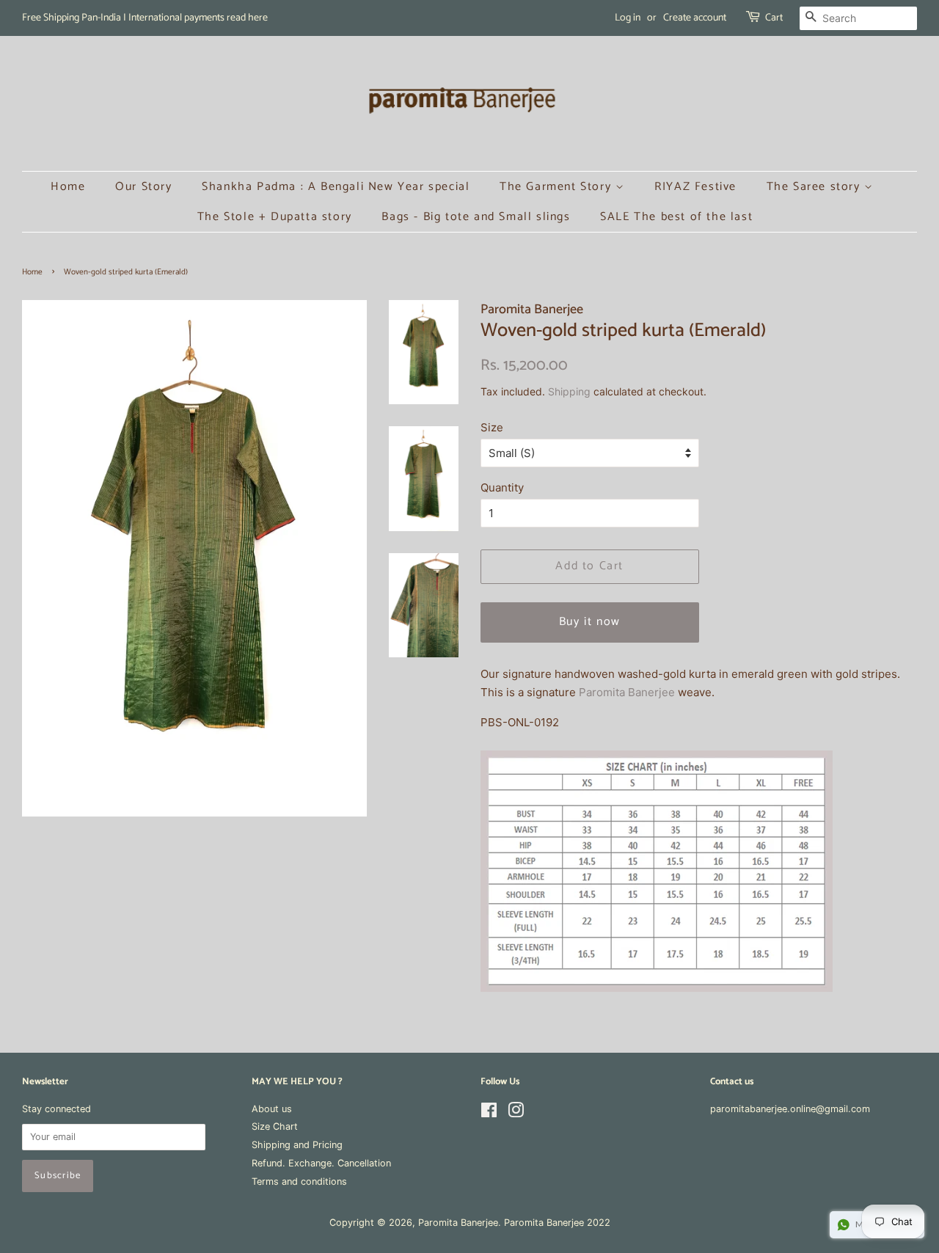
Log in (627, 18)
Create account (694, 18)
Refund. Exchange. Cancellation (321, 1163)
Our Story (143, 187)
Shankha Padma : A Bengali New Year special (336, 187)
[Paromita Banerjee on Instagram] (516, 1113)
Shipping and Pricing (297, 1144)
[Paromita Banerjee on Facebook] (489, 1113)
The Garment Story (557, 187)
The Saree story (816, 187)
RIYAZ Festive (695, 187)
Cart (774, 18)
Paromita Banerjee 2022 (557, 1222)
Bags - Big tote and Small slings (475, 217)
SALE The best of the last (676, 217)
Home (68, 187)
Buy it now (590, 622)
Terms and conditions (299, 1181)
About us (272, 1108)
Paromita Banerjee (627, 692)
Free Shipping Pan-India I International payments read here (145, 18)
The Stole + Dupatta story (274, 217)
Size (492, 427)
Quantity (502, 487)
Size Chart (275, 1126)
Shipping (569, 391)
